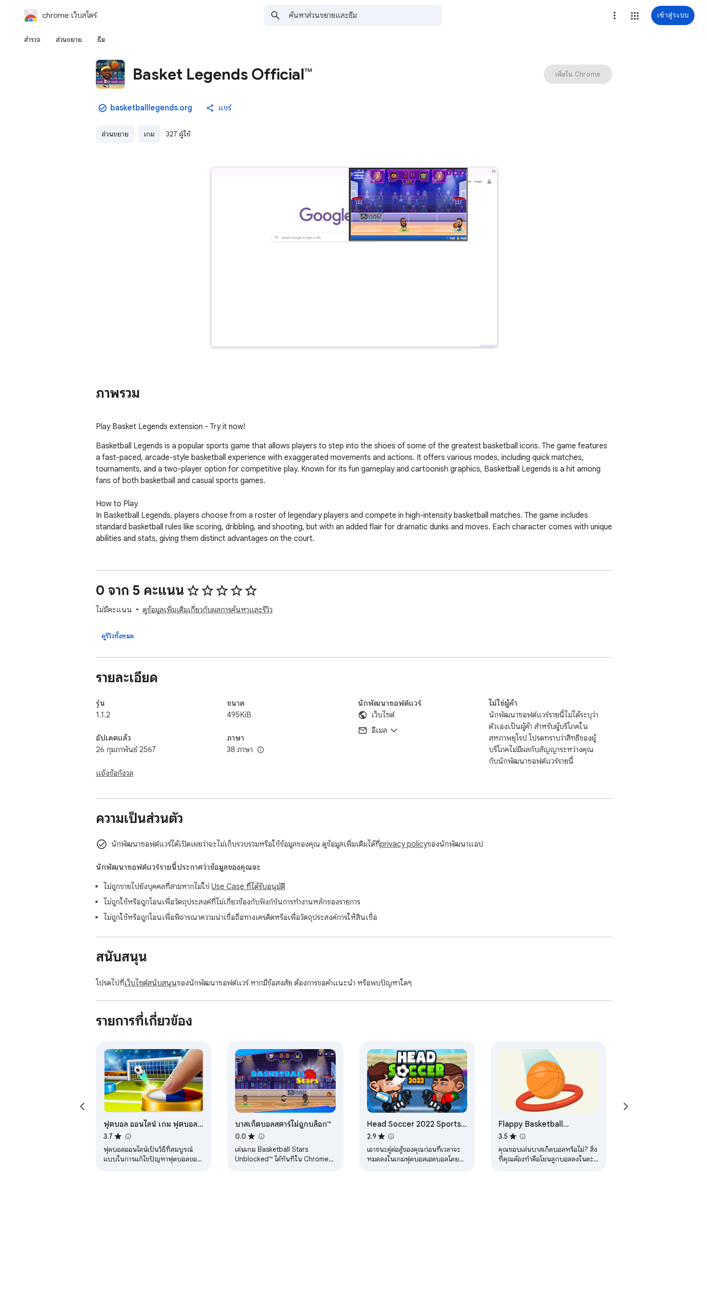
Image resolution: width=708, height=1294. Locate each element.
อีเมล (379, 730)
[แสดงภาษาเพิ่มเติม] (260, 750)
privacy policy (403, 844)
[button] (634, 16)
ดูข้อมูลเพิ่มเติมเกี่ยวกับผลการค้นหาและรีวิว (208, 610)
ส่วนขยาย (115, 134)
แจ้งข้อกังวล (114, 773)
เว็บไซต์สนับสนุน (150, 983)
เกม (149, 134)
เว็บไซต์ (382, 715)
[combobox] (365, 15)
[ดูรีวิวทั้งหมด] (118, 635)
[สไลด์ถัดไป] (625, 1106)
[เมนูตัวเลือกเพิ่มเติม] (614, 15)
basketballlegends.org (151, 108)
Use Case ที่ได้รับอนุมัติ (248, 886)
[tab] (32, 39)
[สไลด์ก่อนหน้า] (82, 1106)
